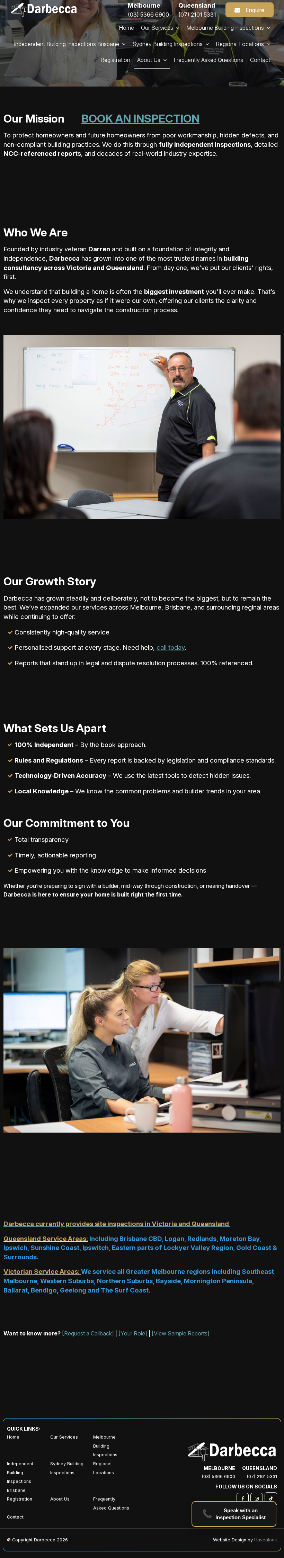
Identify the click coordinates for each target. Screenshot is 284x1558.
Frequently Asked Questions (111, 1503)
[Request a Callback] (88, 1333)
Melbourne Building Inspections (105, 1445)
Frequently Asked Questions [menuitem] (208, 59)
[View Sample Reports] (181, 1333)
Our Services (157, 27)
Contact (15, 1517)
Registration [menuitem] (115, 59)
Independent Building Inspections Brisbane (20, 1477)
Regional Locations (103, 1468)
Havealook (265, 1539)
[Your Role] (132, 1333)
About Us (148, 59)
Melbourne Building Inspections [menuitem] (225, 27)
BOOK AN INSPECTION (140, 118)
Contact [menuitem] (260, 59)
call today (171, 647)
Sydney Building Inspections (66, 1468)
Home (13, 1437)
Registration (19, 1499)
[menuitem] (28, 1446)
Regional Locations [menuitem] (240, 43)
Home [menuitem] (126, 27)
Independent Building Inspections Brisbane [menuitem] (66, 43)
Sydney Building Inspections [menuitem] (167, 43)
